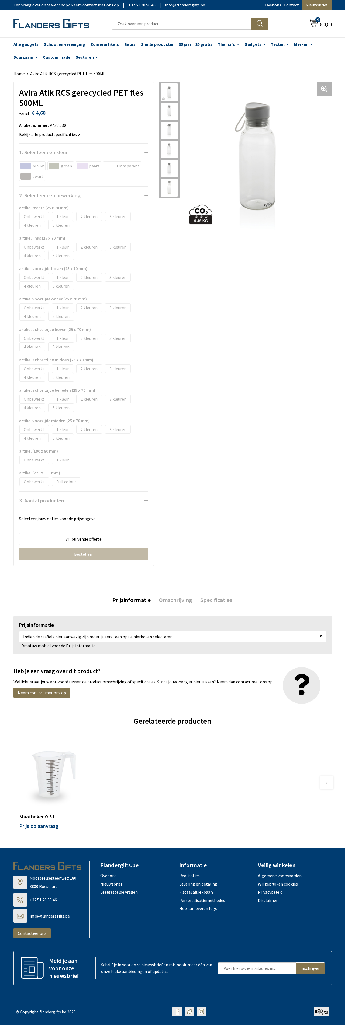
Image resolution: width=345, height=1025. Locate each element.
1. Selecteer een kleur (43, 152)
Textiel (278, 44)
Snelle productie (157, 44)
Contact (291, 5)
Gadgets (252, 44)
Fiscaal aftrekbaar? (196, 892)
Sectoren (85, 57)
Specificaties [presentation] (216, 600)
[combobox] (181, 24)
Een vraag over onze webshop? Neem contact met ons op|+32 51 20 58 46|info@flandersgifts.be (109, 5)
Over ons (273, 5)
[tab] (131, 600)
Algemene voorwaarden (280, 875)
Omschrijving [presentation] (175, 600)
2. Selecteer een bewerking (50, 195)
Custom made (56, 57)
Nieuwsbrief (317, 5)
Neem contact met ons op (42, 692)
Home (19, 73)
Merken (301, 44)
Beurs (130, 44)
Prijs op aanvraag (38, 826)
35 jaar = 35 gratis (195, 44)
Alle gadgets (26, 44)
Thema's (226, 44)
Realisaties (189, 875)
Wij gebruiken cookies (278, 884)
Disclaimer (268, 900)
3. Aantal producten (41, 500)
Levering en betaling (198, 884)
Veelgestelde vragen (119, 892)
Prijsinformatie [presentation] (131, 600)
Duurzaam (23, 57)
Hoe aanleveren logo (198, 908)
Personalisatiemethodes (202, 900)
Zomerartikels (105, 44)
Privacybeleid (270, 892)
